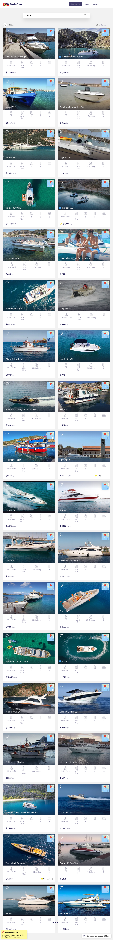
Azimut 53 (10, 913)
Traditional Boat (13, 459)
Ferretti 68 (65, 459)
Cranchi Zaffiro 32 (68, 711)
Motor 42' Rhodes (68, 762)
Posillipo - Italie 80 (69, 560)
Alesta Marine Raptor (72, 56)
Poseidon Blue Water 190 (72, 107)
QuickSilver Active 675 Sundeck (75, 258)
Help (87, 4)
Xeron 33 (64, 409)
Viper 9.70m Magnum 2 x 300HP (21, 409)
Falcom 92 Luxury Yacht (17, 661)
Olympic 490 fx (67, 157)
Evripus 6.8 (65, 308)
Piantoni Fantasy (14, 308)
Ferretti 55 (10, 157)
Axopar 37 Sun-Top (69, 863)
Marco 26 (10, 560)
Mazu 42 (66, 661)
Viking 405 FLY (13, 711)
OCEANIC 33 (66, 812)
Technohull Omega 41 (16, 863)
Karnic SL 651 (66, 359)
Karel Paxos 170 (13, 258)
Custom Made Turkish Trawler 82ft (22, 812)
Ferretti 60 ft (66, 913)
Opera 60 (64, 611)
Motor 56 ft (11, 107)
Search (30, 15)
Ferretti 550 (67, 207)
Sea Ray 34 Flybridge (16, 56)
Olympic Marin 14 (14, 359)
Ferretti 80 (11, 510)
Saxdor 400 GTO (14, 207)
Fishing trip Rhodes (15, 762)
